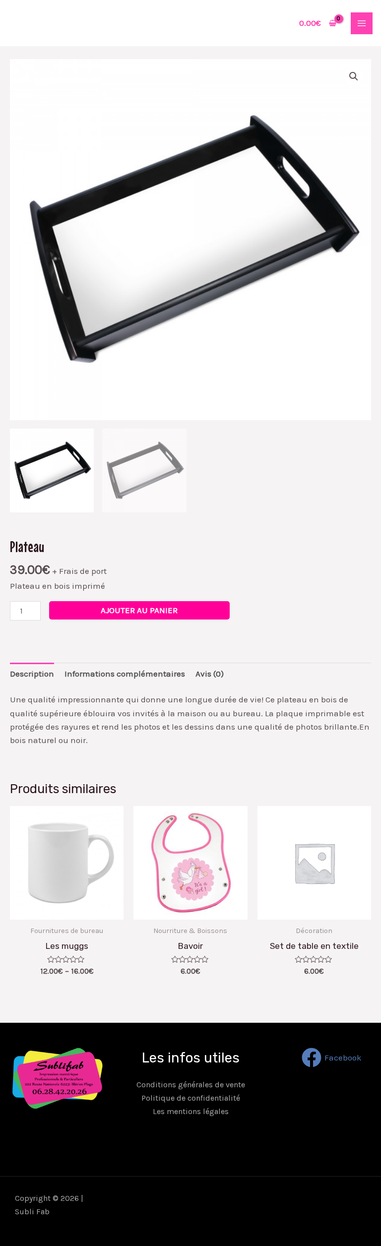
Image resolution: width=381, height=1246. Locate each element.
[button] (354, 76)
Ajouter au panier (139, 610)
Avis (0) (209, 674)
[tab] (32, 674)
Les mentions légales (191, 1111)
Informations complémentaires (124, 674)
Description (32, 674)
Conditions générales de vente (190, 1084)
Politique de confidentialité (190, 1098)
